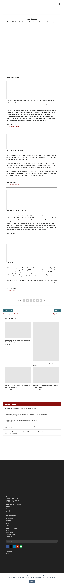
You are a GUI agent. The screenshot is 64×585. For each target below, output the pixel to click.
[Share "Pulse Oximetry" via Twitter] (27, 300)
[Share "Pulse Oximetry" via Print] (40, 300)
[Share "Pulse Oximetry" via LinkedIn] (34, 300)
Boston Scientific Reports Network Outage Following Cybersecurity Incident (24, 431)
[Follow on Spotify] (21, 546)
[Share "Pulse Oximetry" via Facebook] (24, 300)
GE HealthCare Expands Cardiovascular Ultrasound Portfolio (20, 408)
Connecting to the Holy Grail (43, 363)
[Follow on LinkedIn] (14, 546)
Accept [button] (32, 581)
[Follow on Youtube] (17, 546)
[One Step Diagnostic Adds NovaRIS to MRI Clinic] (46, 375)
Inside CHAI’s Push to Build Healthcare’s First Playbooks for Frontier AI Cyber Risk (26, 414)
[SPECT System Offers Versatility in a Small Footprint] (18, 375)
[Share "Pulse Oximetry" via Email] (37, 300)
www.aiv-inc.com (11, 290)
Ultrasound (13, 410)
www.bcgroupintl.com (12, 126)
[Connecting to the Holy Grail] (46, 341)
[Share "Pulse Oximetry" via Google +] (30, 300)
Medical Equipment (42, 22)
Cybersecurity (14, 415)
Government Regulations (29, 22)
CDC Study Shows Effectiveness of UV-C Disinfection (17, 341)
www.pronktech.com (12, 236)
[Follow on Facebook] (7, 546)
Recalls (12, 421)
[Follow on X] (11, 546)
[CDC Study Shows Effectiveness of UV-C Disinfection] (18, 330)
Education (18, 22)
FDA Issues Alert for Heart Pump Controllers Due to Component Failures (23, 426)
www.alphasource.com (12, 184)
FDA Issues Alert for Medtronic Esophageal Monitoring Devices (21, 420)
